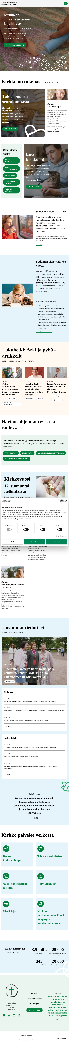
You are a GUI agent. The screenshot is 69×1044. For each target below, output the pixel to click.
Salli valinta (34, 542)
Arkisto (7, 775)
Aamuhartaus (11, 453)
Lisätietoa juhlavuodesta (44, 332)
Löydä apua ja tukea (52, 83)
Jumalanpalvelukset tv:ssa (16, 459)
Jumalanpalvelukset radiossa (51, 453)
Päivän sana (10, 175)
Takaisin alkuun (59, 1038)
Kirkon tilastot (12, 953)
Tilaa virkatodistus (11, 168)
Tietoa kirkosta (8, 161)
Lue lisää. (39, 245)
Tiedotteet (8, 727)
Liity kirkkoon (34, 187)
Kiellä (12, 542)
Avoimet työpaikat (9, 190)
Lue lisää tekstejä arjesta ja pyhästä (18, 361)
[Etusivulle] (9, 3)
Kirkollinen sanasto (10, 182)
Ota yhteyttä (34, 1004)
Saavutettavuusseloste (26, 1040)
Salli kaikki (56, 542)
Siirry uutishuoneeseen (11, 633)
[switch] (26, 529)
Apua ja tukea (10, 129)
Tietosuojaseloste (26, 1036)
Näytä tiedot (60, 536)
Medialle (34, 994)
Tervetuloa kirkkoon (15, 45)
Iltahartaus (27, 453)
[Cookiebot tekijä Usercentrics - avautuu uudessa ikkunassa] (59, 500)
